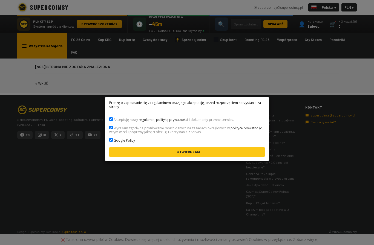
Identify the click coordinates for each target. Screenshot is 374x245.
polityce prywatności (247, 128)
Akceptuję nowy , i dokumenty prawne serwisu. (173, 119)
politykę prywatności (172, 119)
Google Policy (124, 140)
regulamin (146, 119)
